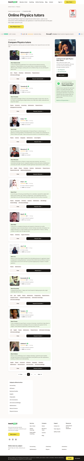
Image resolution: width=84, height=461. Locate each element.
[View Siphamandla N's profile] (14, 55)
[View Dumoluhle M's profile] (14, 281)
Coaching (31, 2)
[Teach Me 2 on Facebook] (9, 439)
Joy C (22, 246)
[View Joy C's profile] (14, 249)
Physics (18, 6)
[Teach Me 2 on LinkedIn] (12, 439)
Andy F (22, 119)
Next (39, 374)
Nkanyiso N (23, 149)
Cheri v (22, 181)
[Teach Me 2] (12, 2)
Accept (70, 458)
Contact (51, 2)
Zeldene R (23, 343)
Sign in (60, 2)
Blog (46, 2)
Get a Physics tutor (15, 26)
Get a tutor (61, 75)
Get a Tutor (69, 2)
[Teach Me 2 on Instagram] (15, 439)
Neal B (22, 214)
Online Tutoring (39, 2)
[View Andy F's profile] (14, 122)
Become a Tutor (23, 2)
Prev (21, 374)
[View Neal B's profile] (14, 217)
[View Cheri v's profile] (14, 184)
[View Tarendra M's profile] (14, 89)
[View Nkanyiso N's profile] (14, 152)
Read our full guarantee (62, 100)
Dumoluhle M (24, 278)
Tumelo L (23, 311)
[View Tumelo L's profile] (14, 314)
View (18, 78)
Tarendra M (23, 86)
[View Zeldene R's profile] (14, 346)
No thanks (77, 458)
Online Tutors (11, 6)
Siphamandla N (24, 52)
